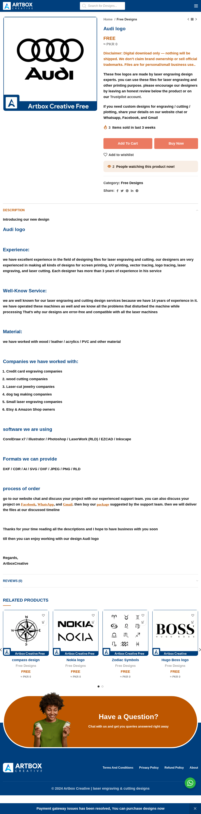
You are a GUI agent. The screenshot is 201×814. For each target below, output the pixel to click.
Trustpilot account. (126, 97)
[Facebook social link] (117, 190)
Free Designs (127, 19)
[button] (43, 622)
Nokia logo (76, 660)
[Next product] (196, 19)
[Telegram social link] (137, 190)
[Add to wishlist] (43, 615)
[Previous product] (188, 19)
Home (108, 19)
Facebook (28, 504)
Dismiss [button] (195, 808)
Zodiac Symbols (125, 660)
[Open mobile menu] (196, 6)
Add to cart (128, 143)
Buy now (176, 143)
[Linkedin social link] (132, 190)
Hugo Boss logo (175, 660)
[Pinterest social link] (127, 190)
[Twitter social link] (122, 190)
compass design (26, 660)
